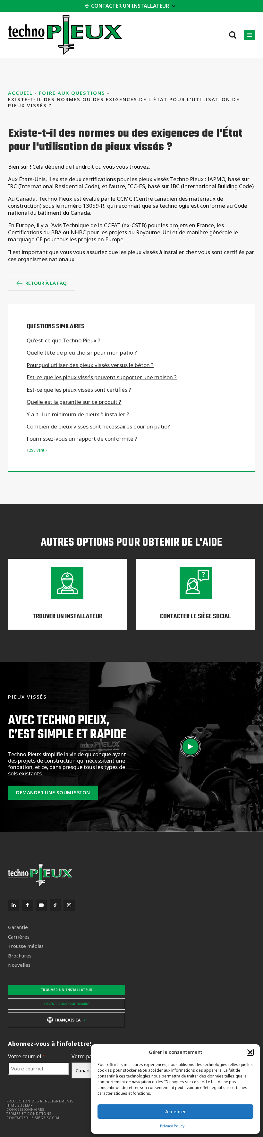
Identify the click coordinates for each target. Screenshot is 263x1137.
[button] (250, 1052)
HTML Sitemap (19, 1105)
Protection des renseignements (39, 1101)
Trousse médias (26, 946)
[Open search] (233, 34)
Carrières (19, 937)
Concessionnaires (25, 1110)
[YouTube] (41, 905)
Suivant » (39, 450)
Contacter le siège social (33, 1118)
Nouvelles (19, 965)
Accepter (175, 1111)
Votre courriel (26, 1056)
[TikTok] (55, 905)
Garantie (18, 927)
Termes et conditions (28, 1114)
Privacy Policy (172, 1126)
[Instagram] (69, 905)
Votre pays (86, 1056)
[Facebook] (27, 905)
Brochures (19, 956)
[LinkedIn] (13, 905)
